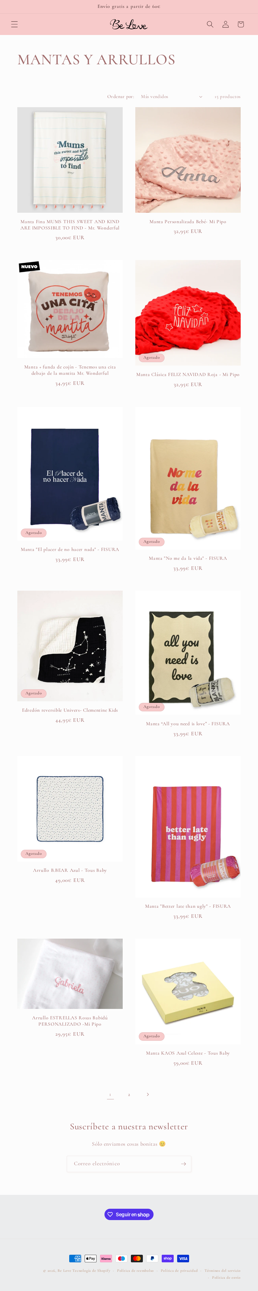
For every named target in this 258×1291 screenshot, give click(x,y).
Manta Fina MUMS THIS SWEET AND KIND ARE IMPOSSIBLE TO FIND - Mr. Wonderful (70, 225)
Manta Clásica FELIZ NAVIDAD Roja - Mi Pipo (188, 374)
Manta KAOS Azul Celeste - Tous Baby (188, 1053)
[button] (14, 24)
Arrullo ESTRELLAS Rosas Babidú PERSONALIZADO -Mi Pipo (70, 1021)
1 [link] (110, 1094)
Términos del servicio (223, 1270)
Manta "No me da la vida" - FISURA (188, 558)
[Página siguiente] (147, 1094)
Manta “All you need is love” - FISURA (188, 724)
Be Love (64, 1270)
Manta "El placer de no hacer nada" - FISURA (70, 549)
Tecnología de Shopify (91, 1270)
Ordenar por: (120, 96)
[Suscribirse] (183, 1164)
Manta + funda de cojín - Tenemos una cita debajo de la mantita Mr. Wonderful (70, 370)
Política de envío (226, 1277)
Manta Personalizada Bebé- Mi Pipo (188, 221)
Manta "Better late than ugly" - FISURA (188, 906)
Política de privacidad (179, 1270)
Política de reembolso (135, 1270)
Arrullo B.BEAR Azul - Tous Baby (70, 870)
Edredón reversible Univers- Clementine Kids (70, 710)
